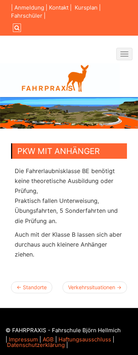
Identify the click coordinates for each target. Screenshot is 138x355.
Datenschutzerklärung (36, 344)
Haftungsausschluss (85, 339)
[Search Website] (16, 27)
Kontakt (58, 7)
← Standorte (32, 287)
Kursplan (86, 7)
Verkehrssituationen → (94, 287)
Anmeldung (29, 7)
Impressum (23, 339)
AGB (48, 339)
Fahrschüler (26, 15)
